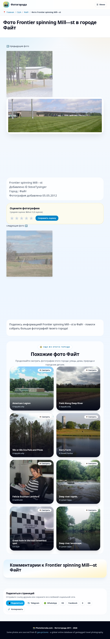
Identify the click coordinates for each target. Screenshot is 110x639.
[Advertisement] (55, 156)
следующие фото (15, 225)
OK (89, 603)
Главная (10, 12)
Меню (101, 4)
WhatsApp (50, 603)
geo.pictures (42, 632)
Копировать (15, 609)
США (19, 12)
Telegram (33, 603)
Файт (26, 12)
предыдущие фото (19, 46)
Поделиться (15, 603)
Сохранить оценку (47, 218)
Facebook (72, 603)
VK (62, 603)
